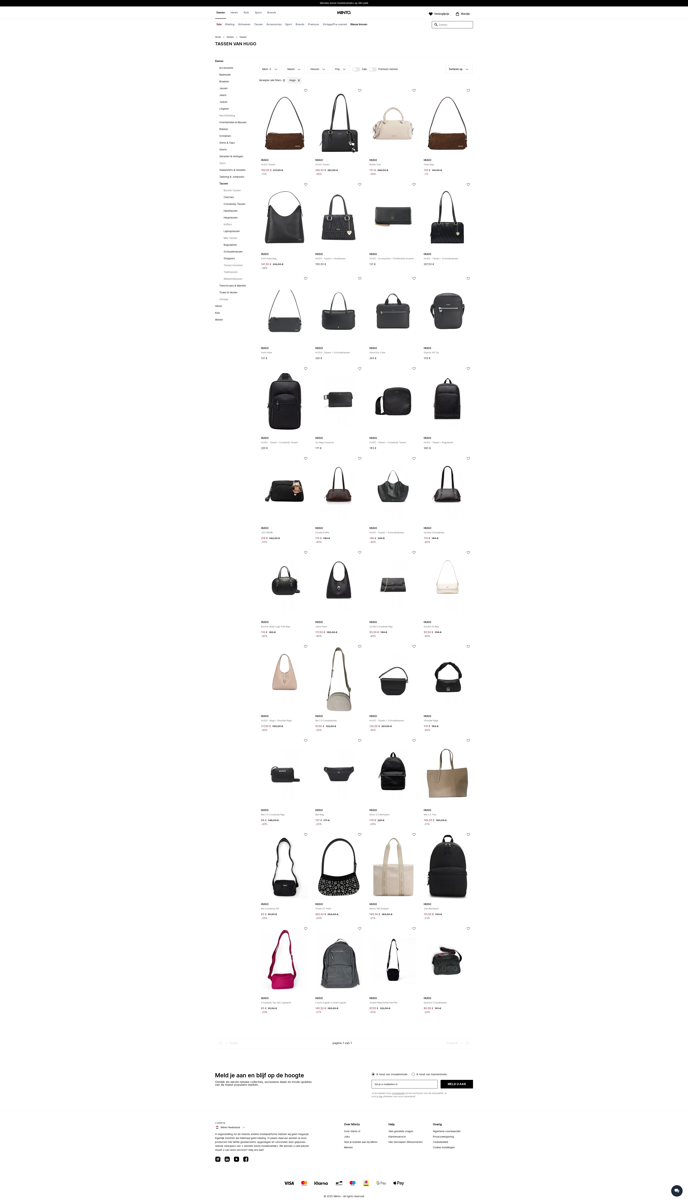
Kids (246, 12)
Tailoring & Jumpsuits (231, 177)
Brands (300, 24)
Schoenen (244, 24)
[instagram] (218, 1159)
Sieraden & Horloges (231, 156)
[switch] (359, 69)
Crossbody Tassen (234, 204)
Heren (234, 12)
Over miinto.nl (352, 1131)
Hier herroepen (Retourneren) (405, 1142)
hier (381, 1096)
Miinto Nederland (230, 1127)
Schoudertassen (233, 252)
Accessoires (274, 24)
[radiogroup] (422, 1074)
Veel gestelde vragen (400, 1131)
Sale (219, 24)
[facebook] (246, 1159)
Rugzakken (230, 245)
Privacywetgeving (443, 1137)
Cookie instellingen (444, 1147)
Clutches (229, 197)
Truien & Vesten (228, 292)
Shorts (223, 149)
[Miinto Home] (344, 13)
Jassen (223, 88)
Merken (348, 1147)
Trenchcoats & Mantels (232, 286)
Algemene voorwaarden (447, 1131)
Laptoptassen (232, 231)
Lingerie (224, 109)
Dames (220, 12)
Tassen (258, 24)
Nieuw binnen (358, 24)
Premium (313, 24)
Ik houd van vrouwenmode (391, 1074)
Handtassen (231, 211)
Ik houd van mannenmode (431, 1074)
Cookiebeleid (440, 1142)
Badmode (225, 75)
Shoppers (229, 258)
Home (218, 37)
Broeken (224, 81)
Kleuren (314, 69)
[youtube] (236, 1159)
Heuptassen (231, 218)
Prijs (337, 69)
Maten (291, 69)
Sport (288, 24)
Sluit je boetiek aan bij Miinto (360, 1142)
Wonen (219, 320)
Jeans (222, 95)
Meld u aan (457, 1084)
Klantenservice (397, 1137)
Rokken (223, 129)
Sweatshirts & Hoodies (232, 170)
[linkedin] (227, 1159)
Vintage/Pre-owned (335, 24)
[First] (221, 1043)
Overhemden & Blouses (233, 122)
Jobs (347, 1137)
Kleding (230, 24)
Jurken (223, 102)
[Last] (467, 1043)
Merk (266, 69)
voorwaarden (398, 1093)
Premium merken (388, 69)
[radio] (373, 1074)
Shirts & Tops (227, 143)
